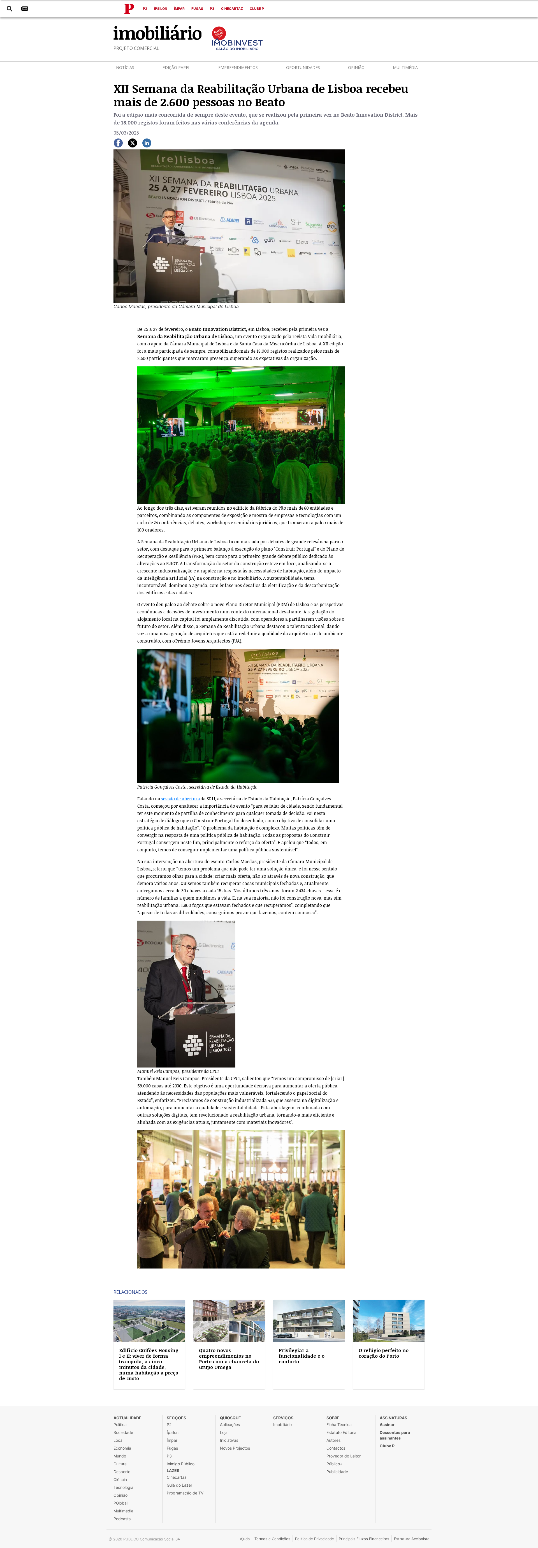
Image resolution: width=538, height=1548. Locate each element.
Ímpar (179, 8)
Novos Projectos (235, 1448)
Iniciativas (229, 1440)
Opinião (356, 67)
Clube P (257, 8)
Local (118, 1440)
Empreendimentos (238, 67)
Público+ (334, 1463)
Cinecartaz (232, 8)
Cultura (120, 1463)
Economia (122, 1448)
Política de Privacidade (314, 1539)
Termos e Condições (272, 1539)
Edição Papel (176, 67)
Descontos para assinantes (395, 1435)
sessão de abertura (180, 799)
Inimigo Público (180, 1463)
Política (120, 1424)
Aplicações (230, 1424)
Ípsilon (160, 8)
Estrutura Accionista (411, 1539)
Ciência (120, 1479)
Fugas (197, 8)
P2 (145, 8)
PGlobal (120, 1503)
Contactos (335, 1448)
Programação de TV (185, 1493)
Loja (224, 1432)
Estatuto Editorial (341, 1432)
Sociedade (123, 1432)
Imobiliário (282, 1424)
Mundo (119, 1456)
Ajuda (245, 1539)
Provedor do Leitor (343, 1456)
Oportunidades (303, 67)
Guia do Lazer (179, 1485)
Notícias (125, 67)
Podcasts (122, 1518)
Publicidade (337, 1471)
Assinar (387, 1424)
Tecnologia (123, 1487)
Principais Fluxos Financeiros (364, 1539)
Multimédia (405, 67)
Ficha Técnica (339, 1424)
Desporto (121, 1471)
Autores (333, 1440)
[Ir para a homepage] (129, 8)
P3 (212, 8)
